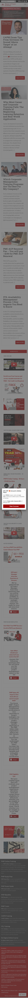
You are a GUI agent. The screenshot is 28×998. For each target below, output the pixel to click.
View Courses (14, 506)
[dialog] (14, 499)
